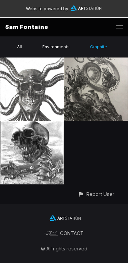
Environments (56, 46)
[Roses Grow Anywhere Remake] (32, 125)
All (19, 46)
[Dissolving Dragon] (96, 61)
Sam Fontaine (26, 26)
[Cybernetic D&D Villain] (32, 61)
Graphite (98, 46)
